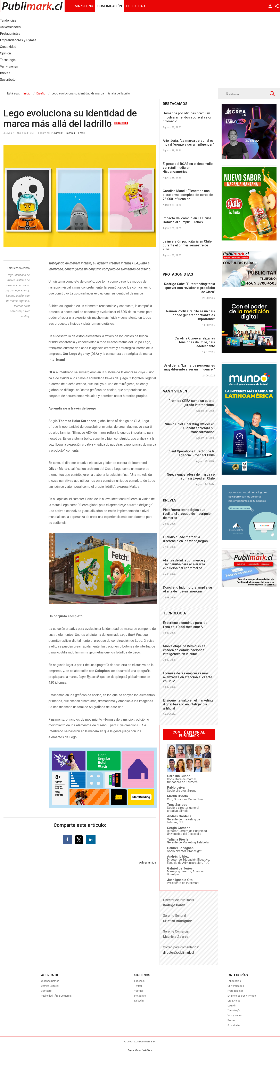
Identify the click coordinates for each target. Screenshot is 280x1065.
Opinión (232, 1005)
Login (270, 6)
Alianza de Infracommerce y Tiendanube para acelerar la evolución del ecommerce (184, 564)
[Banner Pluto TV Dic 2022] (249, 352)
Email (81, 133)
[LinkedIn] (91, 839)
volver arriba (147, 862)
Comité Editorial (50, 985)
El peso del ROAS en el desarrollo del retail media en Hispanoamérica (188, 168)
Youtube (138, 990)
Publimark (57, 133)
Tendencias (234, 981)
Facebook (139, 981)
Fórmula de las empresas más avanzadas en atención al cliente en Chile (187, 677)
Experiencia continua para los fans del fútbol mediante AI (185, 625)
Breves (232, 1020)
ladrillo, (20, 295)
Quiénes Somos (50, 981)
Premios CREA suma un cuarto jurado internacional (191, 403)
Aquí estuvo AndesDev (140, 1050)
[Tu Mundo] (249, 473)
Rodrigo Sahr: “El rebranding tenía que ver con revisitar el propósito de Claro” (189, 288)
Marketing (84, 6)
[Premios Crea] (249, 157)
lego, (11, 275)
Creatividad (234, 1000)
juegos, (11, 295)
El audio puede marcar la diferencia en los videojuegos (185, 539)
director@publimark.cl (178, 953)
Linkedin (139, 1000)
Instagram (140, 995)
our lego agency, (20, 290)
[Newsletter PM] (249, 586)
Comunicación (109, 6)
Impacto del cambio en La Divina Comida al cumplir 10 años (187, 220)
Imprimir (70, 133)
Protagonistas (236, 990)
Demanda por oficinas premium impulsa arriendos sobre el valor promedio (187, 117)
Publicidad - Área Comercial (56, 995)
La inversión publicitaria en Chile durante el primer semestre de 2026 (187, 245)
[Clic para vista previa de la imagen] (79, 196)
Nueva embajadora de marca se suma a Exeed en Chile (191, 476)
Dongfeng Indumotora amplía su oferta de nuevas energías (187, 589)
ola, (7, 290)
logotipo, (24, 300)
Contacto (46, 990)
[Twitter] (79, 839)
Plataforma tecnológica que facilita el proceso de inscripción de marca (188, 514)
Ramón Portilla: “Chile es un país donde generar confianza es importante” (190, 315)
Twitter (138, 985)
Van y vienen (235, 1015)
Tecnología (234, 1010)
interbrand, (23, 285)
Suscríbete (234, 1025)
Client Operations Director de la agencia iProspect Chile (191, 453)
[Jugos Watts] (249, 239)
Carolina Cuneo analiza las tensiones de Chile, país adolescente (195, 342)
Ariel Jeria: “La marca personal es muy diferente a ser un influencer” (188, 142)
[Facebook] (67, 839)
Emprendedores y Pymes (242, 995)
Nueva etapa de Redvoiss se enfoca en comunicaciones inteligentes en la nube (184, 650)
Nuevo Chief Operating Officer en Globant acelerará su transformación (190, 428)
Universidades (236, 985)
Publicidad (135, 6)
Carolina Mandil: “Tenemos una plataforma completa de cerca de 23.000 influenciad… (188, 195)
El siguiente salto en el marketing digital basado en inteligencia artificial (188, 704)
